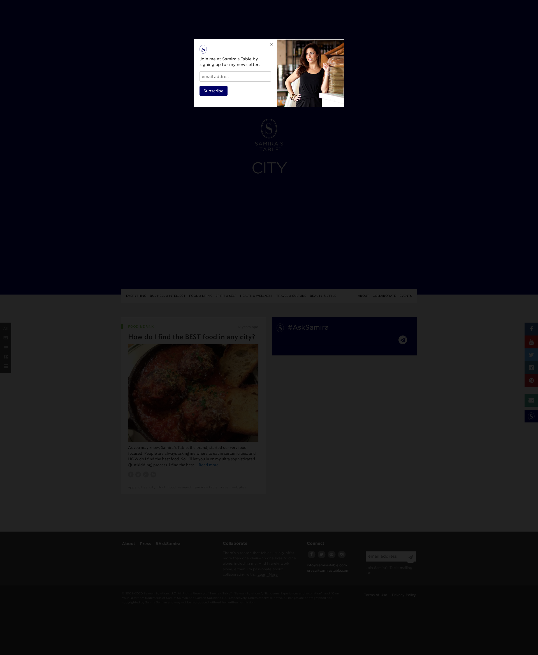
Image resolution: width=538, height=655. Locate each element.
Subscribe (213, 91)
